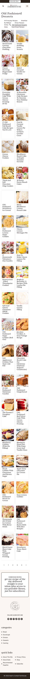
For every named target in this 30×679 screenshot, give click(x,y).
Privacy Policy (21, 657)
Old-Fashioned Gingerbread (22, 390)
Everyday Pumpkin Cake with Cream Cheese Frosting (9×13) (6, 98)
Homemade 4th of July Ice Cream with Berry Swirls (7, 523)
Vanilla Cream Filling (19, 307)
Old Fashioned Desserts (19, 25)
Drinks (6, 25)
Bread (5, 632)
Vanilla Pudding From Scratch (20, 46)
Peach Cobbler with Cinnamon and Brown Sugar (7, 472)
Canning (5, 643)
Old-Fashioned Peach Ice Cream (6, 497)
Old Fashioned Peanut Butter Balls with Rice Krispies (21, 524)
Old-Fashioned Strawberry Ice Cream (6, 207)
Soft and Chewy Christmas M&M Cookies (6, 309)
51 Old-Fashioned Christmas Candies (6, 391)
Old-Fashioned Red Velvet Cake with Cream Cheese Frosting (21, 418)
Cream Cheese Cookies (5, 156)
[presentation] (8, 36)
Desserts (5, 640)
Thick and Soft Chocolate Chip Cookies (7, 183)
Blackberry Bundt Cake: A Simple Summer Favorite (22, 158)
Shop (18, 660)
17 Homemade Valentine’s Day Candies (7, 258)
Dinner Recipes (19, 23)
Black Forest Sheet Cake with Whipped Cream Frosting (7, 552)
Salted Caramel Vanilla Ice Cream (21, 71)
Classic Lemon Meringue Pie (22, 231)
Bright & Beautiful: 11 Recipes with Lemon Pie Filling (22, 283)
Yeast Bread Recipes (17, 27)
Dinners (5, 637)
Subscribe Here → (15, 1)
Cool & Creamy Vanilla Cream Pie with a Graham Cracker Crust (21, 128)
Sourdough (6, 634)
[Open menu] (27, 6)
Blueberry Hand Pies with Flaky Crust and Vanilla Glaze (22, 446)
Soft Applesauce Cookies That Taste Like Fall (7, 362)
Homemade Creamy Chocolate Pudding (7, 46)
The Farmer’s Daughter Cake (7, 414)
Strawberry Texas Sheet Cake (21, 549)
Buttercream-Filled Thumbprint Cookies (7, 282)
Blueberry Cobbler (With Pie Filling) (6, 445)
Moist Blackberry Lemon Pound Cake (21, 207)
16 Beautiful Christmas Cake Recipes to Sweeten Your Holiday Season (22, 97)
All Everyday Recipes (11, 20)
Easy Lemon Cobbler (22, 496)
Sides (6, 27)
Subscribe (20, 664)
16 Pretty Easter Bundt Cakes (22, 182)
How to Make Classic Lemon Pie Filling (22, 258)
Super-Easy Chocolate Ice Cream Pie (21, 471)
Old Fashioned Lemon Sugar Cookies (6, 232)
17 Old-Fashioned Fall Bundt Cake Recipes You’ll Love (7, 126)
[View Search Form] (3, 6)
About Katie (6, 660)
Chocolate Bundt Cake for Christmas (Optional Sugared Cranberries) (22, 363)
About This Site (7, 657)
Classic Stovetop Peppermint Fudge (7, 71)
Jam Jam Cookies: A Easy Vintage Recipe (22, 335)
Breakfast (24, 20)
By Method (7, 23)
